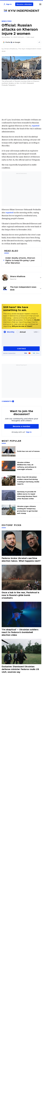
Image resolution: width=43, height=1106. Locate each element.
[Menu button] (40, 4)
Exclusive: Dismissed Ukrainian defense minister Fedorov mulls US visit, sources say (20, 669)
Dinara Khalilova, (11, 49)
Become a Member (24, 4)
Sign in (29, 432)
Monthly (10, 332)
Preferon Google (13, 42)
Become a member (21, 426)
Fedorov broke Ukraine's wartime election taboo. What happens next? (21, 559)
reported (35, 126)
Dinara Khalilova (17, 276)
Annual (23, 332)
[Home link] (21, 10)
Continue (21, 348)
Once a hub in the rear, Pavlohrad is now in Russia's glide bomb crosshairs (20, 595)
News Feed (6, 21)
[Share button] (39, 42)
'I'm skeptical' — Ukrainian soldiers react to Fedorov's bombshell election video (20, 632)
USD (36, 332)
